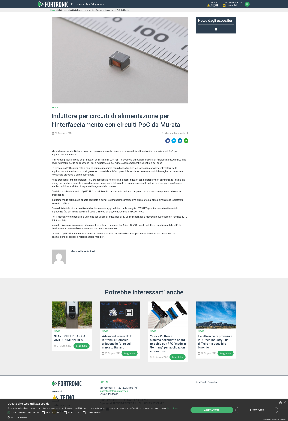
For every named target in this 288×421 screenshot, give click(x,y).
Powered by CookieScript (274, 419)
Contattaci (213, 382)
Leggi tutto (81, 346)
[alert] (144, 410)
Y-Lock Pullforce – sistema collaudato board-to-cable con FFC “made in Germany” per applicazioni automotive (168, 343)
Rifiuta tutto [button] (257, 410)
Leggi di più (172, 408)
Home (52, 10)
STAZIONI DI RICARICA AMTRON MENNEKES (69, 338)
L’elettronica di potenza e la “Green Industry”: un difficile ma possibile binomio (215, 341)
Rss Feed (201, 382)
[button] (9, 413)
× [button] (285, 402)
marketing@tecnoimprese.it (114, 391)
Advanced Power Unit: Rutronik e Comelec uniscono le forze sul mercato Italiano (117, 341)
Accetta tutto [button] (211, 410)
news (55, 107)
